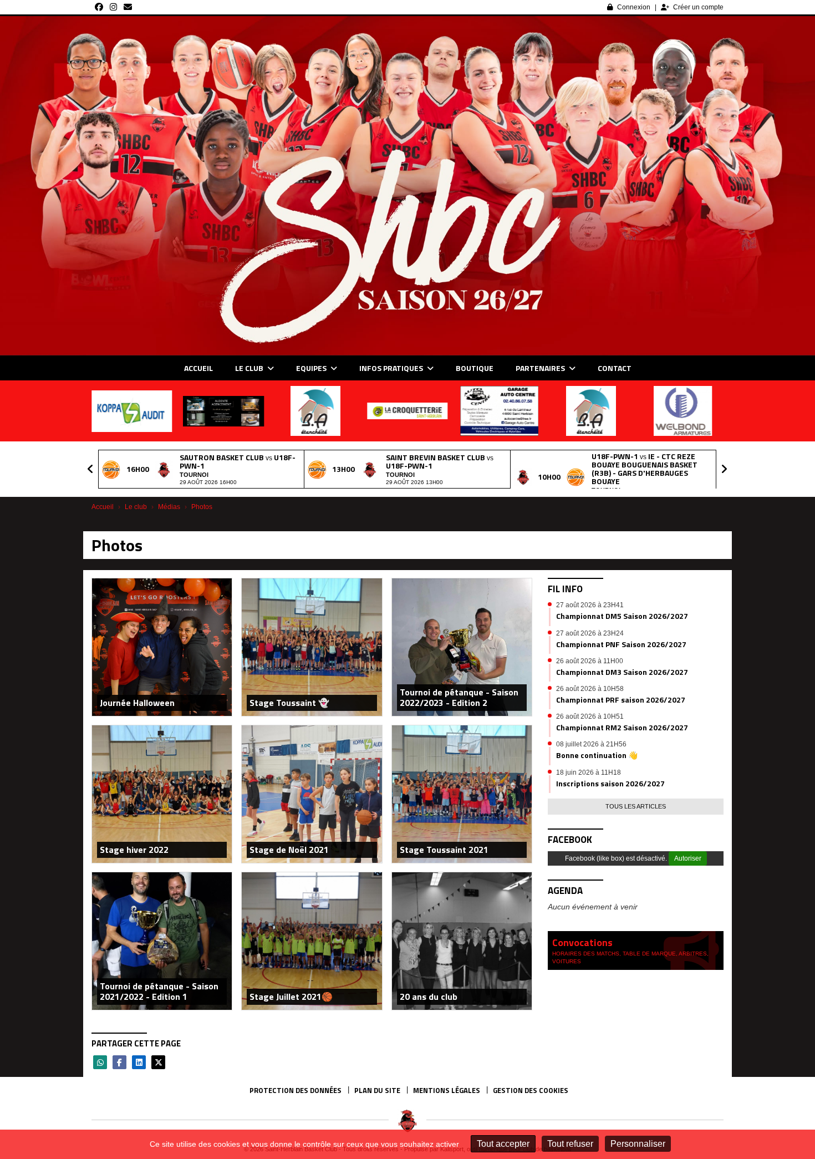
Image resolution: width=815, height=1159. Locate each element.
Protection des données (295, 1090)
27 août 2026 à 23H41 (590, 605)
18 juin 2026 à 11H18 (588, 772)
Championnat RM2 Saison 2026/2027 (622, 727)
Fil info (565, 589)
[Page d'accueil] (407, 1121)
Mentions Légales (446, 1090)
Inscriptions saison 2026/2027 (610, 783)
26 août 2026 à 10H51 (590, 716)
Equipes (312, 368)
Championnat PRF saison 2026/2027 (620, 699)
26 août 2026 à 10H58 (590, 689)
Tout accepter (503, 1143)
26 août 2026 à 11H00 (589, 661)
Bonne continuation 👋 (597, 755)
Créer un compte (698, 7)
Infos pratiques (392, 368)
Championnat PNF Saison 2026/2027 (621, 644)
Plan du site (377, 1090)
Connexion (633, 7)
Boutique (474, 368)
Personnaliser (637, 1143)
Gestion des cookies (530, 1090)
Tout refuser (570, 1143)
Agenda (565, 890)
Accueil (198, 368)
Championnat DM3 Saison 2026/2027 (622, 672)
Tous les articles (635, 806)
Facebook (570, 839)
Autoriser (687, 858)
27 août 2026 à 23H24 (590, 633)
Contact (614, 368)
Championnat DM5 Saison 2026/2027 (622, 616)
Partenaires (541, 368)
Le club (250, 368)
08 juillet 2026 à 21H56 (591, 744)
